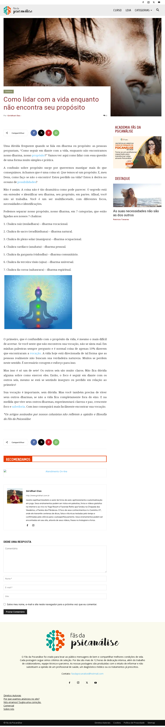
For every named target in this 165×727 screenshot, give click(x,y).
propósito (38, 155)
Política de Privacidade (134, 722)
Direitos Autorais (12, 695)
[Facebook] (143, 2)
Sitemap (151, 722)
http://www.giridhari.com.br (37, 495)
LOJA (128, 10)
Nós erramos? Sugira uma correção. (22, 702)
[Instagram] (148, 2)
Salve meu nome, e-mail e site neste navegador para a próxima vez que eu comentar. (52, 604)
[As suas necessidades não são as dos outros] (137, 195)
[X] (153, 2)
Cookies (117, 722)
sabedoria (18, 406)
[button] (157, 10)
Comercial (9, 705)
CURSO (117, 10)
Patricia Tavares (121, 219)
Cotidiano (8, 91)
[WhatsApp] (56, 133)
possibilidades (26, 182)
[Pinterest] (48, 133)
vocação (35, 353)
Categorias (142, 10)
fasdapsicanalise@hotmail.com (87, 673)
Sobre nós (9, 708)
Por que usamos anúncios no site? (21, 698)
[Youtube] (159, 2)
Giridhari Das (13, 115)
